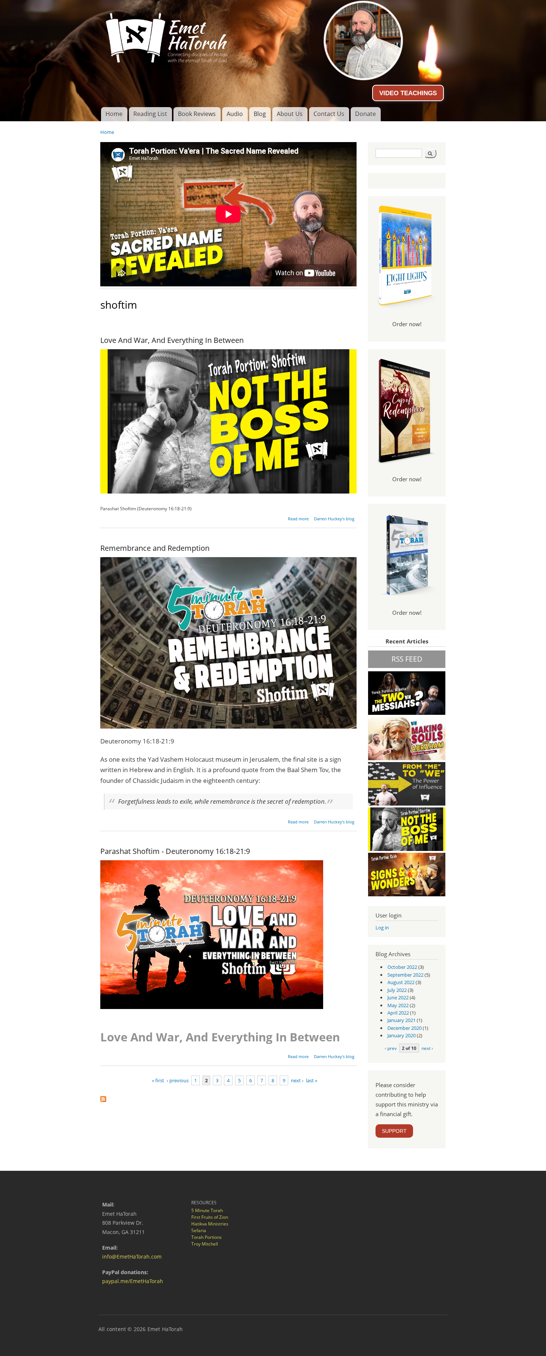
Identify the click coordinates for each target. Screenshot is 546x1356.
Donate (365, 114)
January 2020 (401, 1035)
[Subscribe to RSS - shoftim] (103, 1097)
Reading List (150, 114)
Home (114, 114)
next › (297, 1080)
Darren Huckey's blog (334, 518)
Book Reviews (197, 114)
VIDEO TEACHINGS (408, 93)
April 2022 (398, 1012)
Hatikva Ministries (209, 1224)
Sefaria (198, 1230)
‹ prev (391, 1048)
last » (311, 1080)
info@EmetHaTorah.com (132, 1256)
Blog (260, 114)
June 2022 (398, 997)
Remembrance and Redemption (154, 548)
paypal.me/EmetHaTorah (132, 1281)
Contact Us (328, 114)
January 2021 (401, 1020)
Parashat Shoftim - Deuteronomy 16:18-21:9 (175, 851)
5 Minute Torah (207, 1210)
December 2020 (404, 1028)
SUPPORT (394, 1131)
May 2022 (398, 1005)
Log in (382, 927)
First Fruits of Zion (209, 1217)
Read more (298, 518)
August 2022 (401, 982)
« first (158, 1080)
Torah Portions (206, 1237)
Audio (235, 114)
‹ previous (178, 1080)
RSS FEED (406, 659)
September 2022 (405, 974)
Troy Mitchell (204, 1244)
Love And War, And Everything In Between (172, 340)
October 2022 (402, 967)
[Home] (273, 35)
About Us (290, 114)
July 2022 (397, 990)
